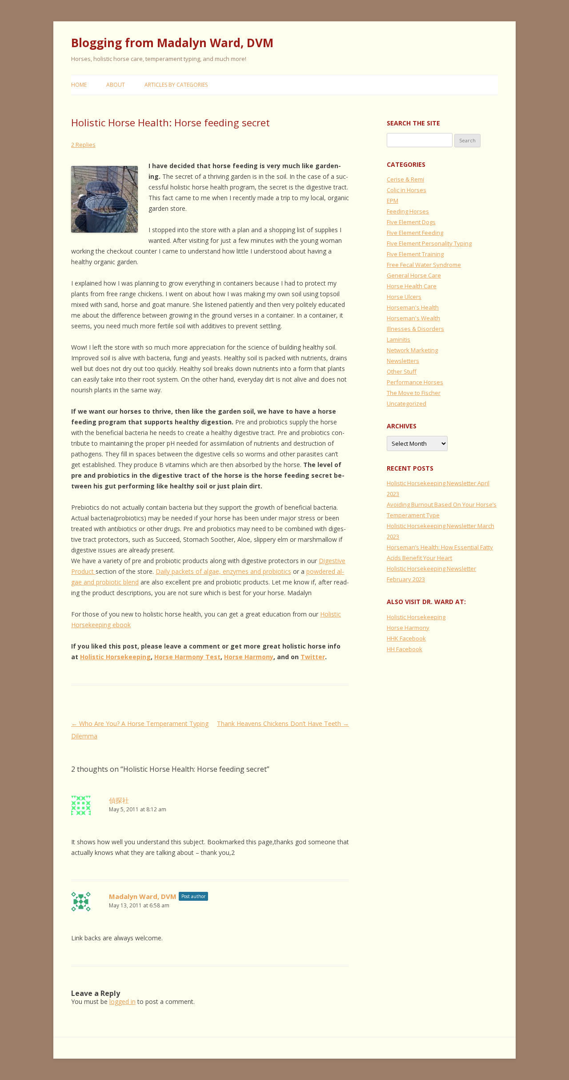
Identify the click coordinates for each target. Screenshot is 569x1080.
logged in (122, 1001)
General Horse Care (414, 275)
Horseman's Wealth (413, 318)
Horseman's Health (413, 307)
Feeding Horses (408, 211)
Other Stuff (402, 371)
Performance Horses (415, 382)
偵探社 (119, 800)
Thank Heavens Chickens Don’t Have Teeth (283, 723)
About (115, 85)
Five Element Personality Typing (429, 243)
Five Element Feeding (415, 233)
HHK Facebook (406, 638)
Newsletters (403, 361)
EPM (392, 201)
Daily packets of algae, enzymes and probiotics (223, 571)
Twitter (313, 657)
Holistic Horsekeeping (115, 657)
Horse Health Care (412, 286)
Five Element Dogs (411, 222)
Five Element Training (415, 254)
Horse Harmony (248, 657)
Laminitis (398, 339)
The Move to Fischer (414, 393)
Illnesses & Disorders (415, 329)
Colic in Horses (406, 190)
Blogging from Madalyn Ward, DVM (172, 43)
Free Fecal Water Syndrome (424, 265)
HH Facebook (404, 649)
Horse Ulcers (404, 297)
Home (79, 85)
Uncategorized (406, 403)
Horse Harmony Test (187, 657)
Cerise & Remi (405, 179)
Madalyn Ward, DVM (142, 896)
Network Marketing (412, 350)
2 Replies (83, 145)
